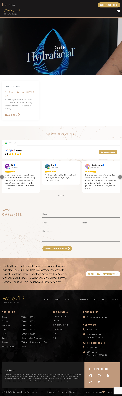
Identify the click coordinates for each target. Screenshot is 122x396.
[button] (2, 177)
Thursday (5, 329)
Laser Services (58, 329)
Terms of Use (62, 392)
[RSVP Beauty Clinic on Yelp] (108, 375)
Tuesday (5, 321)
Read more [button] (8, 188)
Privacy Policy (52, 392)
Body (54, 337)
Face (54, 333)
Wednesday (6, 325)
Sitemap (72, 392)
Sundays (5, 342)
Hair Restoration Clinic (61, 324)
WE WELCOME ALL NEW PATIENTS (101, 274)
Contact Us (114, 299)
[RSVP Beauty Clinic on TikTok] (90, 382)
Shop (95, 299)
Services (57, 299)
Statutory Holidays (8, 346)
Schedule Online (107, 5)
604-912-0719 (92, 347)
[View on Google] (7, 166)
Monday (4, 317)
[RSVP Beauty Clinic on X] (99, 382)
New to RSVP (83, 299)
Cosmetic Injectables (60, 316)
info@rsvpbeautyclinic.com (97, 317)
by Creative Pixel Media (112, 392)
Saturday (5, 338)
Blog (103, 299)
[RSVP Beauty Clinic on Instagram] (99, 375)
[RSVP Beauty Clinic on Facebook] (90, 375)
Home (46, 299)
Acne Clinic (56, 320)
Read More (11, 114)
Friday (4, 333)
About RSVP (69, 299)
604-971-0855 (92, 329)
